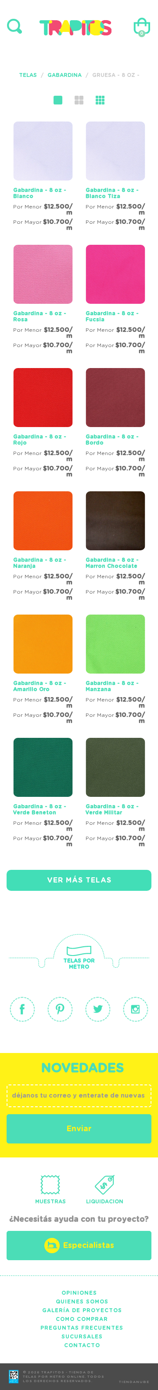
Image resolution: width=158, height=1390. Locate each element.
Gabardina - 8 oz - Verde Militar (112, 809)
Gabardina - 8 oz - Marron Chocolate (112, 563)
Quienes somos (82, 1301)
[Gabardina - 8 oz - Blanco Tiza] (115, 178)
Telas (28, 75)
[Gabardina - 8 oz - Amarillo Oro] (42, 671)
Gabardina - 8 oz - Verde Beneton (39, 809)
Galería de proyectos (82, 1310)
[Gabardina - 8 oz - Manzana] (115, 671)
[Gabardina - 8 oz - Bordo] (115, 424)
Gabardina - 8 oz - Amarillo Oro (39, 686)
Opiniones (79, 1293)
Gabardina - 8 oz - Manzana (112, 686)
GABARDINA (64, 75)
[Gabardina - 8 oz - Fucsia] (115, 301)
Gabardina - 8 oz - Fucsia (112, 316)
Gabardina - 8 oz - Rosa (39, 316)
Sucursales (82, 1336)
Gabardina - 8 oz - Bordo (112, 439)
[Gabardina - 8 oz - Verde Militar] (115, 794)
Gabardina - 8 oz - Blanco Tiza (112, 193)
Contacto (82, 1345)
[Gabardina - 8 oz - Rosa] (42, 301)
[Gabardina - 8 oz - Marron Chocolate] (115, 547)
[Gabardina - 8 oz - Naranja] (42, 547)
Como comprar (82, 1319)
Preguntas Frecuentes (81, 1328)
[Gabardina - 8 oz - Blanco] (42, 178)
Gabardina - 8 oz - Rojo (39, 439)
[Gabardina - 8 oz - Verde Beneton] (42, 794)
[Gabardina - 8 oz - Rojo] (42, 424)
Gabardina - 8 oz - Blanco (39, 193)
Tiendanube (134, 1382)
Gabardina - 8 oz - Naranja (39, 563)
